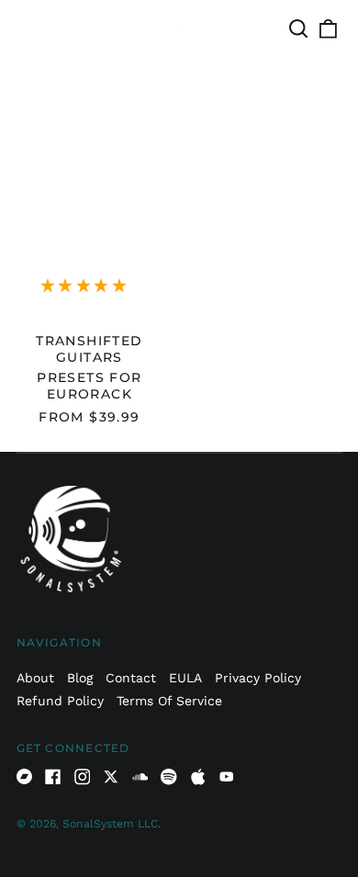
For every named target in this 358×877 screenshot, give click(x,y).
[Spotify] (169, 777)
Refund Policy (60, 700)
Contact (131, 677)
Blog (80, 677)
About (35, 677)
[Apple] (198, 777)
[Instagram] (82, 777)
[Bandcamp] (25, 777)
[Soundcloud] (140, 777)
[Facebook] (53, 777)
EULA (185, 677)
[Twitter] (111, 777)
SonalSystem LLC (110, 823)
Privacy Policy (258, 677)
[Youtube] (226, 777)
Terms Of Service (169, 700)
